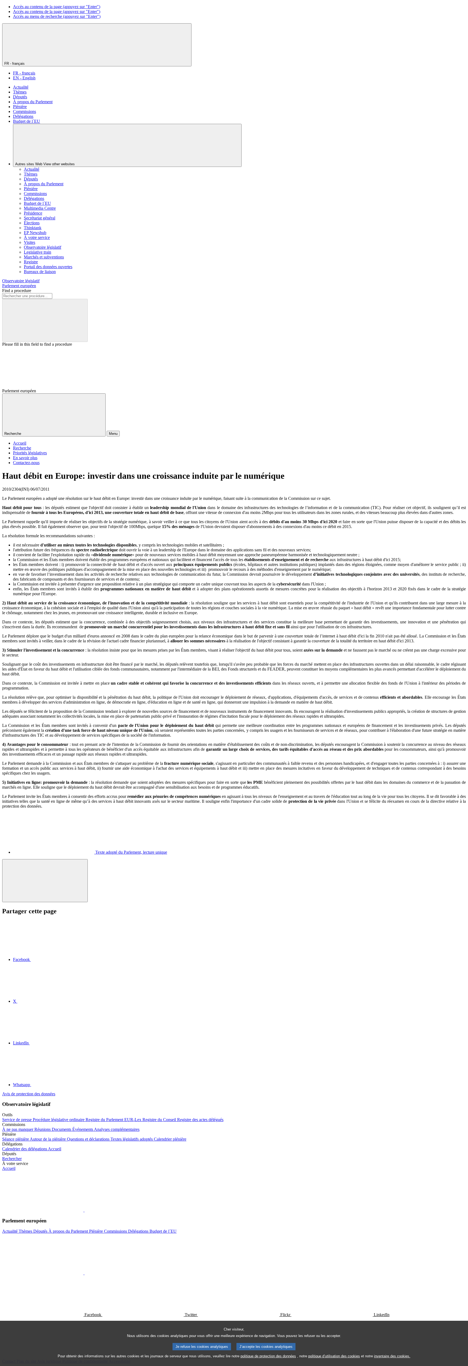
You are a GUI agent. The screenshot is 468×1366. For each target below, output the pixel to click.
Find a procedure (16, 290)
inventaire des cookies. (392, 1356)
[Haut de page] (45, 880)
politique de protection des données (268, 1356)
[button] (84, 1210)
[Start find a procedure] (45, 320)
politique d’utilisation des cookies (334, 1356)
